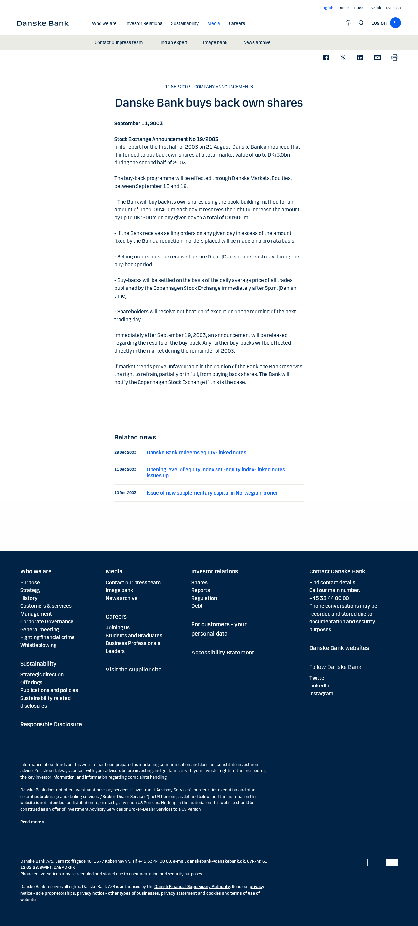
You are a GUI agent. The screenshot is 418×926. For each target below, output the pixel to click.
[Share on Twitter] (342, 58)
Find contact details (332, 582)
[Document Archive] (348, 23)
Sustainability (38, 663)
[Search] (361, 23)
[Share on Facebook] (325, 58)
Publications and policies (49, 690)
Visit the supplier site (134, 669)
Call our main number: (334, 590)
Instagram (321, 693)
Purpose (30, 582)
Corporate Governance (46, 622)
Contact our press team (133, 582)
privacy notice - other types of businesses (118, 893)
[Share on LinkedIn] (360, 58)
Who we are (36, 571)
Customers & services (46, 606)
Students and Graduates (134, 635)
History (29, 598)
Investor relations (214, 571)
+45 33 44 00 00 (329, 598)
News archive (121, 598)
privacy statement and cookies (191, 893)
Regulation (204, 598)
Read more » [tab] (32, 822)
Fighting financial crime (47, 637)
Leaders (115, 651)
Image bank (119, 590)
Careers (116, 616)
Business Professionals (133, 643)
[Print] (394, 58)
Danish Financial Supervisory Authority (192, 886)
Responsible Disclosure (51, 724)
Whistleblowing (38, 645)
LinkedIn (319, 686)
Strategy (30, 590)
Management (36, 614)
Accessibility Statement (222, 652)
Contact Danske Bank (337, 571)
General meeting (39, 629)
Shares (199, 582)
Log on (379, 23)
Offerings (31, 682)
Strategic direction (42, 674)
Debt (197, 606)
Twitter (317, 678)
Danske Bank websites (339, 648)
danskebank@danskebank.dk (216, 861)
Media (114, 571)
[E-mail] (377, 58)
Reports (200, 590)
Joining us (118, 627)
